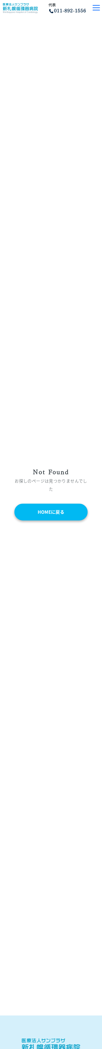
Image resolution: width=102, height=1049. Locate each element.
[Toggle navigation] (96, 8)
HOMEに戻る (51, 512)
